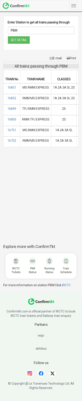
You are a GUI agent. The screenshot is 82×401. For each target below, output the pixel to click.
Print (73, 58)
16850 (11, 119)
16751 (11, 130)
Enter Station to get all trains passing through (39, 22)
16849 (11, 108)
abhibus (41, 348)
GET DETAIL (19, 40)
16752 (11, 140)
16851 (11, 87)
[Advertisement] (41, 198)
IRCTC (66, 285)
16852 (11, 98)
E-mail (57, 58)
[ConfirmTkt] (41, 303)
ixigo (41, 335)
